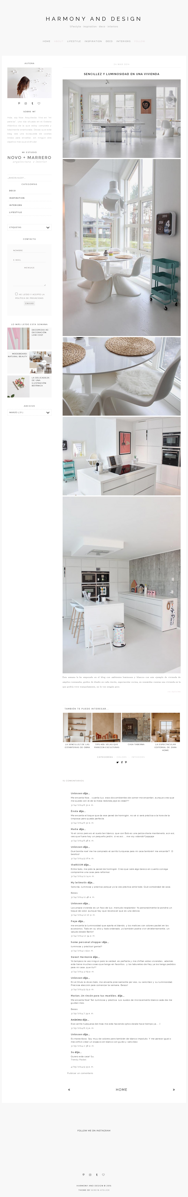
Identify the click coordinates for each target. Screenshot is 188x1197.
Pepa (74, 921)
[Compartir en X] (118, 763)
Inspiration (93, 41)
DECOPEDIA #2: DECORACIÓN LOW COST (40, 332)
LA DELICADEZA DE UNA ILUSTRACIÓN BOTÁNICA (40, 382)
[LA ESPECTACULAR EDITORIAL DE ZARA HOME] (165, 727)
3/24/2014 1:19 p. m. (82, 950)
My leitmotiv (79, 882)
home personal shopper (86, 942)
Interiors (123, 41)
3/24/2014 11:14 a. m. (83, 876)
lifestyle (15, 212)
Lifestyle (74, 41)
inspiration (17, 198)
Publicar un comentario (80, 1073)
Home (46, 41)
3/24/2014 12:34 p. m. (83, 936)
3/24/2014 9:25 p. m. (82, 989)
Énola (75, 811)
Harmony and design (94, 19)
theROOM (77, 865)
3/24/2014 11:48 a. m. (83, 897)
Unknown (77, 793)
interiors (138, 757)
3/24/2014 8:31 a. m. (82, 805)
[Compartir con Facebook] (122, 763)
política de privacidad (29, 298)
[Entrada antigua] (174, 1090)
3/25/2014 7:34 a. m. (82, 1013)
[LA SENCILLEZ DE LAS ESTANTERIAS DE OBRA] (77, 727)
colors (122, 757)
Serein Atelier (100, 1190)
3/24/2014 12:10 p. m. (83, 915)
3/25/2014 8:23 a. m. (82, 1028)
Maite (75, 829)
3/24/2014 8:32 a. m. (82, 823)
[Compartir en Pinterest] (127, 763)
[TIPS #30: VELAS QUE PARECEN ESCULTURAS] (106, 727)
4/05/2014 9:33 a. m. (82, 1066)
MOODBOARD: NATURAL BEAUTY (17, 355)
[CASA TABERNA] (136, 727)
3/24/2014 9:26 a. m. (82, 858)
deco (12, 191)
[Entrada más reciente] (69, 1090)
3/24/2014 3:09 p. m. (82, 971)
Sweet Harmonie (82, 957)
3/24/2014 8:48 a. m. (82, 840)
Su (73, 1052)
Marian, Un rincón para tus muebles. (94, 996)
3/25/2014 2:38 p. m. (82, 1046)
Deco (109, 41)
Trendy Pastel (78, 1059)
